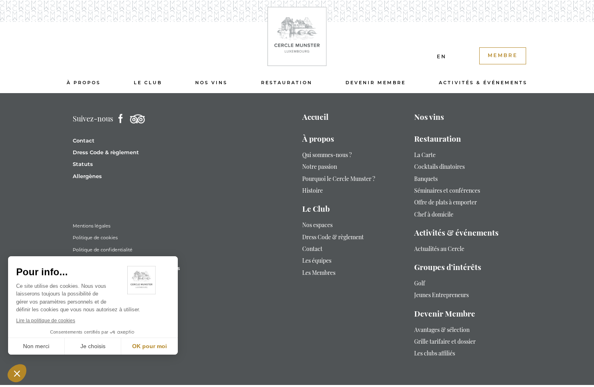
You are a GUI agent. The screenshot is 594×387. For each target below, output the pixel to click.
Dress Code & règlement (106, 152)
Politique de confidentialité (103, 250)
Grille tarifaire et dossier (445, 342)
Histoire (312, 191)
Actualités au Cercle (439, 250)
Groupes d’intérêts (447, 268)
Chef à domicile (433, 215)
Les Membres (318, 273)
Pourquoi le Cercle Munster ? (338, 179)
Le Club (148, 83)
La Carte (425, 156)
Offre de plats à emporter (445, 203)
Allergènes (87, 176)
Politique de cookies (95, 237)
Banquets (426, 179)
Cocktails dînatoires (439, 167)
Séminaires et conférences (447, 191)
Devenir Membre (375, 83)
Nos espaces (317, 226)
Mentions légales (91, 226)
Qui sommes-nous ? (327, 156)
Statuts (83, 164)
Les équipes (316, 261)
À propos (84, 83)
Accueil (315, 118)
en (442, 57)
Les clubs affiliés (434, 354)
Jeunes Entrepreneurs (441, 296)
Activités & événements (483, 83)
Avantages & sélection (442, 330)
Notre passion (319, 167)
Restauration (286, 83)
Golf (419, 284)
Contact (84, 141)
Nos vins (211, 83)
